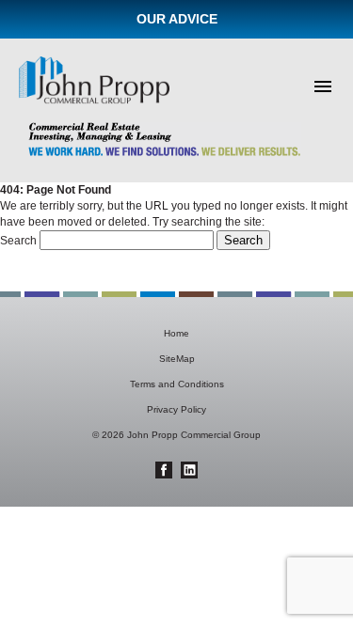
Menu (323, 86)
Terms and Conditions (177, 384)
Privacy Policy (176, 409)
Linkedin (189, 470)
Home (176, 333)
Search (18, 240)
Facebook (163, 470)
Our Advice (176, 18)
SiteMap (177, 358)
